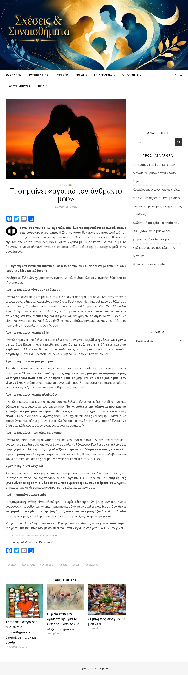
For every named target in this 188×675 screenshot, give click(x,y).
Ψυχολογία (14, 75)
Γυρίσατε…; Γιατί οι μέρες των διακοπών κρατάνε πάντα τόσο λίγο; (154, 173)
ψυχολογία (91, 564)
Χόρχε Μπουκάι (20, 86)
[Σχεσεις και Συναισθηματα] (94, 35)
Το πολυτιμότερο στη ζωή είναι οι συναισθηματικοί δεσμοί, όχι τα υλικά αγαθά (21, 632)
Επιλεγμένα (103, 75)
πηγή (9, 542)
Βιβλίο (43, 86)
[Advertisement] (157, 299)
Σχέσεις (63, 75)
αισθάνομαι (28, 564)
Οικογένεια (130, 75)
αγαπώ (12, 564)
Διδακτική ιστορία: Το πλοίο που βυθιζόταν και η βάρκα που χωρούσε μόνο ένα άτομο (156, 231)
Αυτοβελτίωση (39, 75)
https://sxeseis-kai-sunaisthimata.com (32, 535)
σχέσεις (62, 564)
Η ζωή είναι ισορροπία (149, 264)
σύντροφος (46, 564)
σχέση (76, 564)
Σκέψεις (81, 75)
